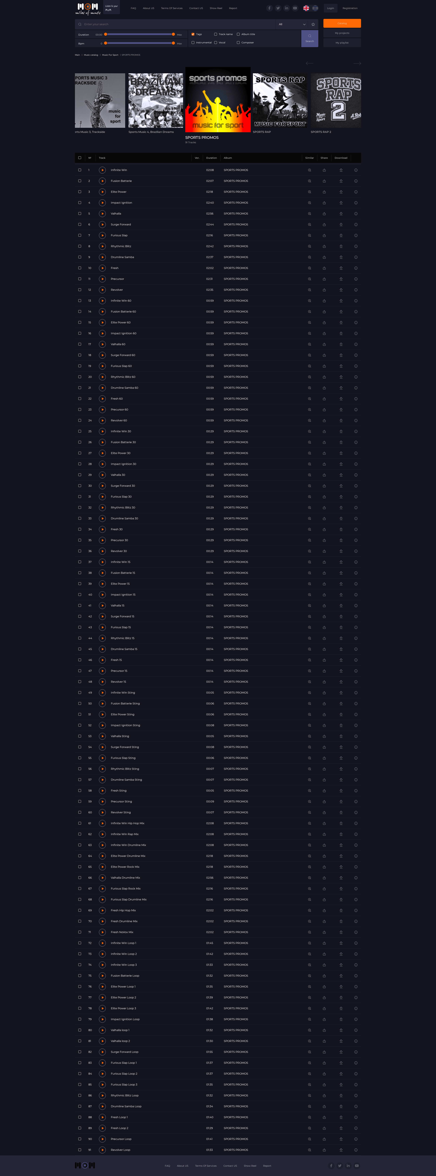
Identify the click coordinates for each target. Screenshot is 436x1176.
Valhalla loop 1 (120, 1030)
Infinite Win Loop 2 (124, 954)
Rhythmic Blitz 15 (122, 638)
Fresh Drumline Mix (124, 921)
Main (77, 55)
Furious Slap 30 (121, 496)
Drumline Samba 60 (124, 387)
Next (357, 63)
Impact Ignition (121, 202)
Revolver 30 (119, 551)
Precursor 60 (119, 409)
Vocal (222, 42)
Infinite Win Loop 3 (124, 964)
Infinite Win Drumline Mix (128, 845)
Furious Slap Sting (123, 758)
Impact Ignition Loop (125, 1019)
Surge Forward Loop (124, 1052)
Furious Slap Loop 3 (124, 1084)
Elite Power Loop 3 (123, 1008)
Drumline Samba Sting (126, 779)
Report (233, 8)
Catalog (342, 23)
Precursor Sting (121, 801)
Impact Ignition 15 (123, 594)
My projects (342, 33)
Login (330, 8)
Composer (248, 42)
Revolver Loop (120, 1150)
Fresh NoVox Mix (122, 932)
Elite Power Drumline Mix (128, 856)
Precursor (117, 279)
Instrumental (204, 42)
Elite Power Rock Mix (125, 866)
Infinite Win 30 (121, 431)
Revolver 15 (118, 681)
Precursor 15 (119, 670)
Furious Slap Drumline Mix (129, 899)
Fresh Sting (119, 790)
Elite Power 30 (120, 453)
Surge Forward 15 (122, 616)
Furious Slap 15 (121, 627)
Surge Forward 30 (123, 485)
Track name (226, 34)
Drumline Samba (122, 257)
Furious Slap (119, 235)
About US (148, 8)
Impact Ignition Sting (125, 725)
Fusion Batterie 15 (123, 572)
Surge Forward (121, 224)
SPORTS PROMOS (236, 170)
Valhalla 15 (117, 605)
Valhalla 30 (118, 474)
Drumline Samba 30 (124, 518)
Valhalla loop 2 (120, 1041)
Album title (248, 34)
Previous (309, 63)
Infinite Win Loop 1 (123, 943)
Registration (350, 8)
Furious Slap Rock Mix (126, 888)
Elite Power (118, 191)
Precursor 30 (119, 540)
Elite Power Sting (122, 714)
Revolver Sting (121, 812)
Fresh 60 (117, 398)
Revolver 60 (119, 420)
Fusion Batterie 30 (123, 442)
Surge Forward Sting (125, 747)
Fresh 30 (117, 529)
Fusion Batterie (121, 181)
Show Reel (216, 8)
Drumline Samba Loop (126, 1106)
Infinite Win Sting (123, 692)
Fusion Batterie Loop (125, 975)
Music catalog (91, 55)
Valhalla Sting (120, 736)
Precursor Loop (121, 1139)
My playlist (342, 42)
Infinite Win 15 (120, 562)
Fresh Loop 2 (119, 1128)
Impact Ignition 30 (123, 464)
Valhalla (116, 213)
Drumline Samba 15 (124, 649)
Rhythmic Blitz (121, 246)
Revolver (117, 289)
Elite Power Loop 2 (123, 997)
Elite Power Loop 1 (123, 986)
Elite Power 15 (120, 583)
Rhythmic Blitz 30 (123, 507)
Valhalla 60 (118, 344)
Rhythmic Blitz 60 (123, 377)
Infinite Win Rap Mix (125, 834)
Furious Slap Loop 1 (124, 1062)
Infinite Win (119, 170)
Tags (199, 34)
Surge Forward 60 (123, 355)
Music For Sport (110, 55)
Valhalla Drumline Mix (125, 877)
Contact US (196, 8)
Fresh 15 (116, 660)
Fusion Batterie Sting (125, 703)
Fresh (115, 268)
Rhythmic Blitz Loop (125, 1095)
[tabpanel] (98, 103)
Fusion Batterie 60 (123, 311)
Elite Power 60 (121, 322)
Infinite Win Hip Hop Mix (127, 823)
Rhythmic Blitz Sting (125, 768)
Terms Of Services (172, 8)
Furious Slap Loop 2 (124, 1073)
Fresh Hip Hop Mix (123, 910)
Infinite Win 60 (121, 300)
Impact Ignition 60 (123, 333)
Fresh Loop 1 (119, 1117)
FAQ (133, 8)
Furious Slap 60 (121, 366)
